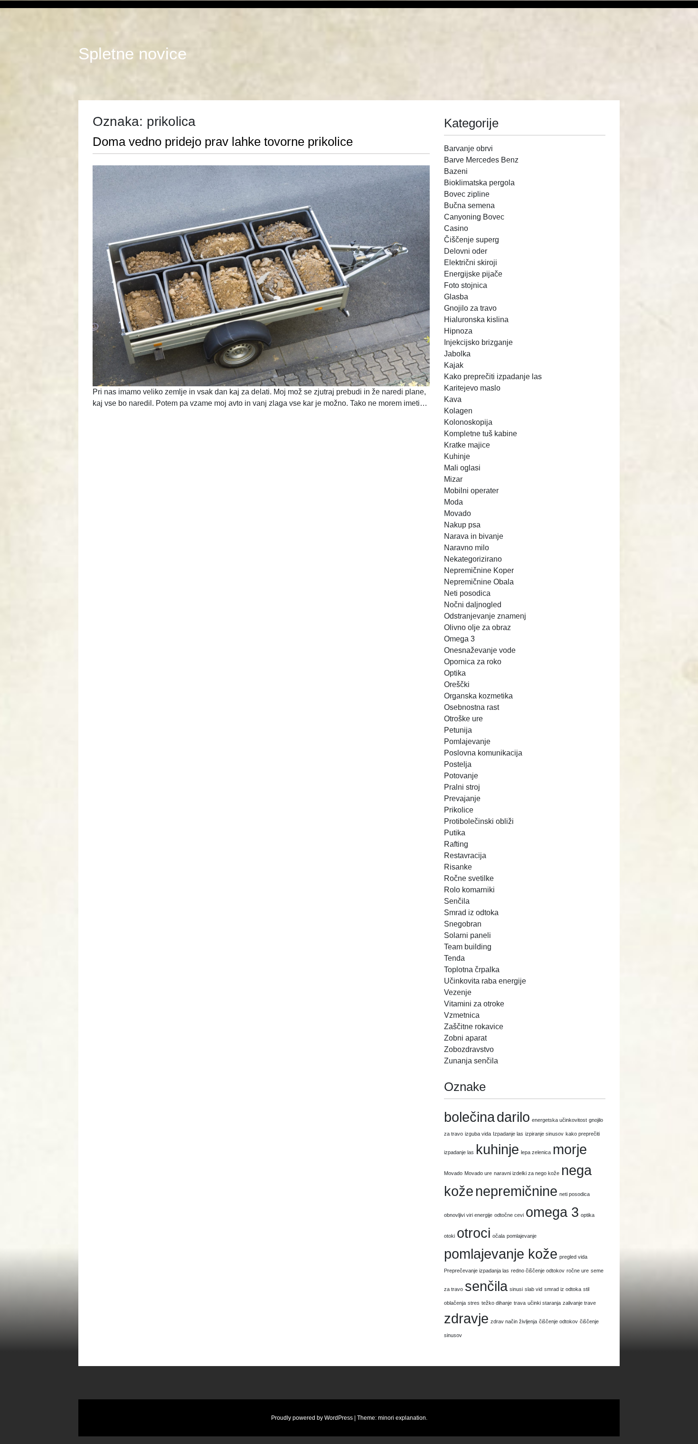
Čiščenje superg (471, 240)
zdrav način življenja (513, 1321)
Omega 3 (459, 639)
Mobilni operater (471, 491)
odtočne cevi (509, 1215)
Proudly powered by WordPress (312, 1418)
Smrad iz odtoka (471, 912)
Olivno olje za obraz (477, 627)
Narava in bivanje (473, 536)
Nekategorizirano (473, 559)
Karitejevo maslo (472, 388)
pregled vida (573, 1257)
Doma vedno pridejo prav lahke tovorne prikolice (223, 141)
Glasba (456, 297)
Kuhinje (457, 456)
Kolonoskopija (468, 422)
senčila (486, 1286)
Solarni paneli (467, 935)
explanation (411, 1418)
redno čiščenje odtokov (538, 1270)
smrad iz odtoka (562, 1289)
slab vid (533, 1289)
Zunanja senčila (471, 1061)
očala (498, 1236)
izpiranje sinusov (544, 1134)
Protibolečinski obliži (479, 821)
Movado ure (478, 1173)
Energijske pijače (473, 274)
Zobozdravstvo (469, 1049)
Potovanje (461, 776)
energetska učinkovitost (559, 1120)
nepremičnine (516, 1191)
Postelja (458, 764)
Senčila (457, 901)
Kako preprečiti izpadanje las (493, 377)
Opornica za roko (472, 662)
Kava (453, 399)
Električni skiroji (470, 262)
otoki (449, 1236)
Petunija (458, 730)
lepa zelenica (536, 1152)
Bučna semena (469, 205)
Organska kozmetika (478, 696)
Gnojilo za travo (470, 308)
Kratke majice (467, 445)
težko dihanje (496, 1303)
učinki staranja (544, 1303)
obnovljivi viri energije (468, 1215)
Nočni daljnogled (472, 605)
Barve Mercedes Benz (481, 160)
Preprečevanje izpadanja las (476, 1270)
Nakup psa (462, 525)
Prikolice (458, 810)
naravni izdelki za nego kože (526, 1173)
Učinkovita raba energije (485, 981)
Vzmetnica (462, 1015)
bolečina (469, 1117)
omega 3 (552, 1212)
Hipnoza (458, 331)
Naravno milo (466, 548)
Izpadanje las (508, 1134)
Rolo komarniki (469, 890)
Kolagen (458, 411)
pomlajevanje (522, 1236)
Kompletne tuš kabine (480, 434)
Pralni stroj (462, 787)
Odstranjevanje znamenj (485, 616)
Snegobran (462, 924)
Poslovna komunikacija (483, 753)
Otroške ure (463, 719)
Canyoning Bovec (474, 217)
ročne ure (577, 1270)
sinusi (516, 1289)
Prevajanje (462, 798)
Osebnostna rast (471, 707)
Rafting (456, 844)
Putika (454, 833)
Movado (457, 513)
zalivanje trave (579, 1303)
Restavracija (465, 855)
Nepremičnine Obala (479, 582)
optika (587, 1215)
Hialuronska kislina (476, 320)
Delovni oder (465, 251)
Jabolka (457, 354)
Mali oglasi (462, 468)
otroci (473, 1233)
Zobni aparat (465, 1038)
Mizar (453, 479)
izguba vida (478, 1134)
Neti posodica (467, 593)
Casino (456, 228)
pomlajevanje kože (500, 1254)
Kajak (453, 365)
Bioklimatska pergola (479, 183)
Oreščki (457, 684)
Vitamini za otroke (474, 1004)
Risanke (458, 867)
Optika (455, 673)
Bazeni (456, 171)
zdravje (466, 1318)
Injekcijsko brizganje (478, 342)
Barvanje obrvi (468, 148)
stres (474, 1303)
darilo (513, 1117)
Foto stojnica (465, 285)
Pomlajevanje (467, 741)
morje (570, 1149)
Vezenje (458, 992)
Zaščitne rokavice (473, 1027)
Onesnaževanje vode (480, 650)
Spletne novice (132, 54)
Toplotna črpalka (472, 970)
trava (520, 1303)
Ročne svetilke (469, 878)
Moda (453, 502)
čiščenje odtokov (558, 1321)
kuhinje (497, 1149)
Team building (467, 947)
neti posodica (574, 1194)
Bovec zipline (467, 194)
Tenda (454, 958)
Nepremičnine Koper (479, 570)
